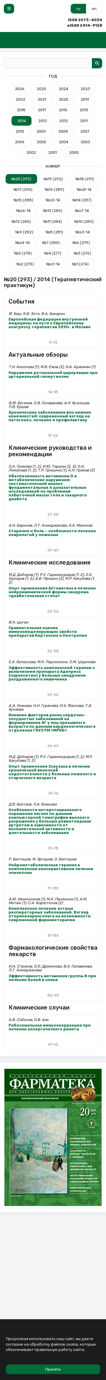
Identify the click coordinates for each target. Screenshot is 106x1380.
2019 (85, 99)
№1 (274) (80, 264)
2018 (21, 110)
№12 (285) (21, 221)
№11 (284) (52, 221)
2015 (84, 110)
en (94, 8)
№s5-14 (53, 200)
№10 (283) (84, 221)
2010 (20, 131)
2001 (52, 152)
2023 (85, 89)
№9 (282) (24, 232)
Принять (53, 1369)
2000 (74, 152)
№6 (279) (81, 242)
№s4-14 (22, 242)
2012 (63, 121)
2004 (63, 142)
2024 (63, 89)
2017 (42, 110)
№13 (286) (52, 210)
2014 (21, 121)
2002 (31, 152)
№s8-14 (84, 189)
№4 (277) (52, 253)
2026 (19, 89)
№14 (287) (82, 200)
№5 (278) (23, 253)
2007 (85, 131)
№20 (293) (21, 179)
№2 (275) (25, 264)
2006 (19, 142)
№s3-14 (82, 232)
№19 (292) (53, 179)
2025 (41, 89)
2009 (41, 131)
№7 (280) (51, 242)
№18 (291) (84, 179)
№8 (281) (54, 232)
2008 (63, 131)
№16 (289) (54, 189)
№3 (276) (82, 253)
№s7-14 (82, 210)
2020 (63, 99)
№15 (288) (23, 200)
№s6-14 (23, 210)
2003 (85, 142)
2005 (41, 142)
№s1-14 (53, 264)
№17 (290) (23, 189)
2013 (42, 121)
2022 (20, 99)
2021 (42, 99)
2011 (84, 121)
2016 (63, 110)
